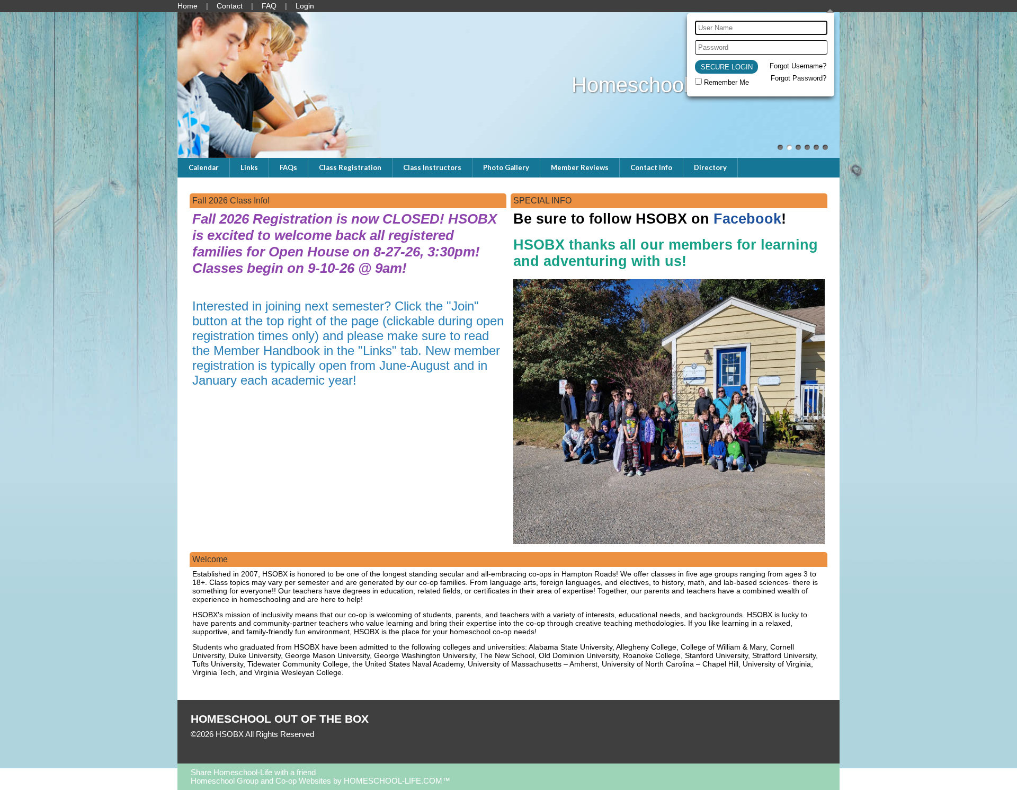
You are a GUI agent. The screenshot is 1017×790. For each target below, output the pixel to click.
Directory (710, 167)
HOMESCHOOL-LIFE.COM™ (397, 781)
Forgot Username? (798, 66)
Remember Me (726, 82)
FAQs (288, 167)
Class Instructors (432, 167)
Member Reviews (580, 167)
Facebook (747, 219)
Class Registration (350, 167)
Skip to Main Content (360, 734)
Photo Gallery (506, 167)
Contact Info (651, 167)
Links (249, 167)
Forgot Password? (798, 78)
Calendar (204, 167)
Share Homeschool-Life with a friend (253, 772)
